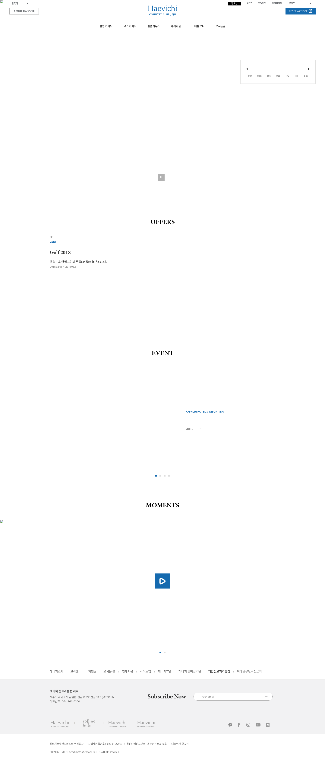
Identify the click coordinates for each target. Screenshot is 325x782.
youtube (258, 725)
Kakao (229, 725)
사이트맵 (145, 671)
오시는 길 (109, 671)
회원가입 (262, 3)
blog (268, 725)
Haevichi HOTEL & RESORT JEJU (59, 723)
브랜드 (292, 3)
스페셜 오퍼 (198, 26)
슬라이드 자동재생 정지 (161, 177)
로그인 (250, 3)
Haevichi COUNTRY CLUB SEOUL (146, 723)
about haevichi (24, 11)
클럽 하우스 (153, 26)
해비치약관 (165, 671)
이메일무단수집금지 (249, 671)
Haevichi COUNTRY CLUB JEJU (118, 723)
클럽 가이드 (106, 26)
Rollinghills (89, 723)
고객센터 (75, 671)
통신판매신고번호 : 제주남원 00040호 (146, 743)
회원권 (92, 671)
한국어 (15, 3)
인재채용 (127, 671)
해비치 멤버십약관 (189, 671)
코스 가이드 (130, 26)
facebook (239, 725)
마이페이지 (277, 3)
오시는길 (220, 26)
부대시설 (176, 26)
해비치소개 (56, 671)
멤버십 (234, 3)
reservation (298, 11)
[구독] (266, 697)
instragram (248, 725)
